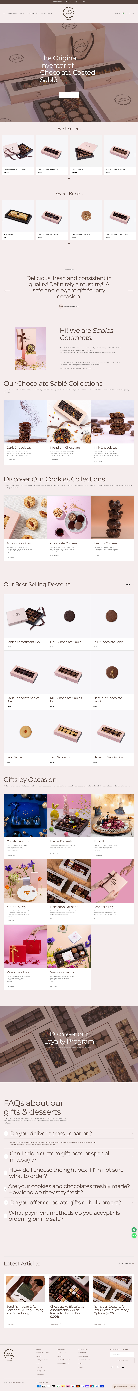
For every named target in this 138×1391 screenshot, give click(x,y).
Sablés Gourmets (16, 1382)
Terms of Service (84, 1360)
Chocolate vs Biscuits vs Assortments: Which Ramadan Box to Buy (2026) (67, 1311)
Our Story (39, 1367)
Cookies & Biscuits (42, 1352)
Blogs (80, 1367)
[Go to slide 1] (69, 178)
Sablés (38, 1356)
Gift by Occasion (42, 1360)
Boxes (38, 1363)
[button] (116, 13)
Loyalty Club (40, 1371)
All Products (61, 1352)
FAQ (80, 1363)
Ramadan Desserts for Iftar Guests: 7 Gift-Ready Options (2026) (111, 1310)
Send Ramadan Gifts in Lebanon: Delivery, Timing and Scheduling (25, 1310)
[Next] (131, 290)
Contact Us (40, 1374)
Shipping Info (83, 1356)
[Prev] (7, 290)
